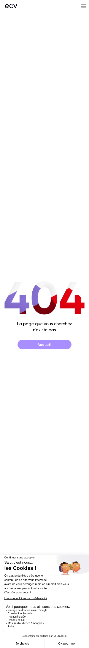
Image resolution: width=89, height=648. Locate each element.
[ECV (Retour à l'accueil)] (11, 6)
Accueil (44, 344)
